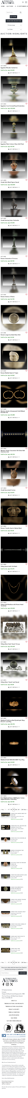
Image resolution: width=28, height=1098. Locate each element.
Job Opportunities (14, 1015)
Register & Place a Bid (6, 1082)
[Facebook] (3, 984)
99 (13, 809)
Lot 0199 (3, 371)
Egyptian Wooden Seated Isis (9, 67)
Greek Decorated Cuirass (8, 490)
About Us (14, 1000)
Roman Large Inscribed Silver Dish (10, 335)
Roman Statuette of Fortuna (9, 258)
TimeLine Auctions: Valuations (14, 1006)
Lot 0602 (3, 796)
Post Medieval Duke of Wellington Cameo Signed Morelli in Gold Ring (12, 798)
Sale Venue (14, 1018)
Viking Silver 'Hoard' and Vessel (10, 682)
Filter (14, 16)
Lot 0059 (3, 180)
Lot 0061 (3, 218)
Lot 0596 (3, 757)
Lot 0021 (3, 103)
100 (16, 809)
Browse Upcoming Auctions (8, 1081)
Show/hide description (14, 20)
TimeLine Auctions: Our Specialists (14, 1003)
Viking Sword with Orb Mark (9, 566)
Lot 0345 (3, 409)
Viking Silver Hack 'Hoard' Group (10, 644)
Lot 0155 (3, 332)
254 (22, 809)
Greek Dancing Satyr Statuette (10, 220)
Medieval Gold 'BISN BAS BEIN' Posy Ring (12, 759)
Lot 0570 (3, 680)
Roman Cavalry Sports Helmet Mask (11, 528)
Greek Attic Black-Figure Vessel (10, 182)
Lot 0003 (3, 65)
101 (18, 809)
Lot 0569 (3, 642)
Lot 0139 (3, 294)
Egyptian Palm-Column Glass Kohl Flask (12, 144)
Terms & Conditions (14, 1012)
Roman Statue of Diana (7, 296)
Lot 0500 (3, 488)
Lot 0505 (3, 564)
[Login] (23, 2)
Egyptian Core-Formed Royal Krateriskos (12, 106)
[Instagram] (7, 984)
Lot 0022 (3, 142)
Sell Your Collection (6, 1084)
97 (9, 809)
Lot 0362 (3, 448)
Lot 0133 (3, 256)
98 (11, 809)
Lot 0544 (3, 602)
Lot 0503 (3, 526)
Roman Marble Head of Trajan (9, 373)
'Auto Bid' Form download (14, 1021)
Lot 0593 (3, 718)
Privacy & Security (14, 1009)
